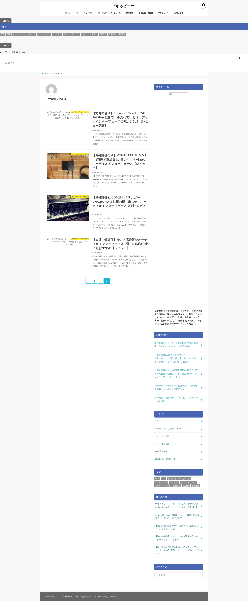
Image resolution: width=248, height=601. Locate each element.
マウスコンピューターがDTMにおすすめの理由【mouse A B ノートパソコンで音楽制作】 (176, 505)
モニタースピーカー (71, 34)
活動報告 (102, 34)
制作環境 (129, 13)
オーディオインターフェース (109, 13)
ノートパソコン (44, 34)
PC (77, 13)
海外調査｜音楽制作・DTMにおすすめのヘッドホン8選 (176, 399)
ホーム (67, 13)
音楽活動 (121, 34)
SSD (9, 34)
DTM (3, 34)
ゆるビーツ (97, 596)
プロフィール (163, 13)
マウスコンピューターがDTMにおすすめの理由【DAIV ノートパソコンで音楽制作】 (176, 345)
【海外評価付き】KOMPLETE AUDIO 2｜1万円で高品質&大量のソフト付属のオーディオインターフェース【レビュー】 (176, 373)
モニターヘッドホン (89, 34)
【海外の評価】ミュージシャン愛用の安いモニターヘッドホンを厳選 (176, 538)
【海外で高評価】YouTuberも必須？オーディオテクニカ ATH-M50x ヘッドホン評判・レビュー (177, 550)
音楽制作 (112, 34)
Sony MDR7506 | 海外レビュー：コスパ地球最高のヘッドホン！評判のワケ (175, 387)
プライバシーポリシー (68, 596)
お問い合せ (178, 13)
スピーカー (162, 436)
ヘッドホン (88, 13)
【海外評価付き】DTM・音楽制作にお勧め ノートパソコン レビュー (177, 527)
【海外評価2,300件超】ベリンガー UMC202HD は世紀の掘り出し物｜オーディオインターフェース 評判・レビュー (175, 358)
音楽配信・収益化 (146, 13)
